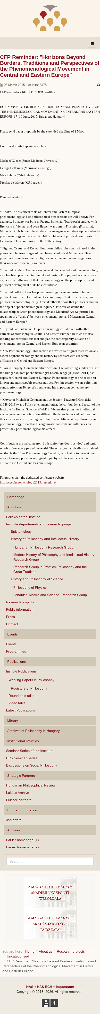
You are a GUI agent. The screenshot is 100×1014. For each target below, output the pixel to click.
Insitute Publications (21, 671)
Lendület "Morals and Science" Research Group (50, 595)
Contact (12, 624)
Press (10, 617)
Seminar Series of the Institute (29, 751)
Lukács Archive (17, 793)
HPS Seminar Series (21, 758)
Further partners (18, 800)
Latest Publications (20, 710)
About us (14, 507)
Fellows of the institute (23, 517)
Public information (19, 609)
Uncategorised (18, 956)
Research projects (20, 602)
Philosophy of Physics (30, 587)
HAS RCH (44, 987)
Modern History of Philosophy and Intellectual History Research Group (53, 557)
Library (12, 720)
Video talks (16, 703)
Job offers (13, 820)
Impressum (65, 987)
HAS (29, 987)
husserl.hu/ (49, 482)
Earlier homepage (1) (22, 840)
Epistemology (21, 531)
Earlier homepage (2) (22, 847)
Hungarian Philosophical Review (30, 785)
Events (11, 644)
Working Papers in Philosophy (31, 680)
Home (29, 951)
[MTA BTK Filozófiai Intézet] (50, 18)
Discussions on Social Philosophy (31, 765)
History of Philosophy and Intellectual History (45, 539)
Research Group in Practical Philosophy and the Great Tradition (50, 569)
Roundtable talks (21, 696)
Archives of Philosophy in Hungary (33, 731)
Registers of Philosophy (29, 688)
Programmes (16, 651)
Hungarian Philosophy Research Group (43, 547)
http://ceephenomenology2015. (21, 482)
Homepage (15, 497)
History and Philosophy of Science (37, 579)
